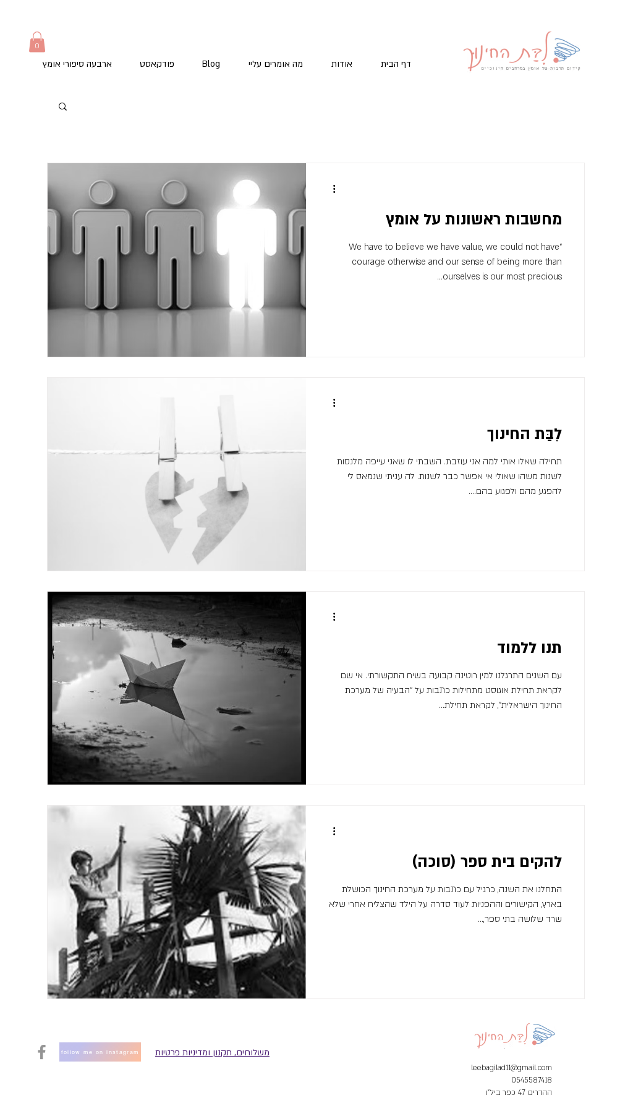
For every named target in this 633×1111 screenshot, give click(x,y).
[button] (37, 42)
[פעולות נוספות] (329, 188)
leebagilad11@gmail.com (511, 1068)
